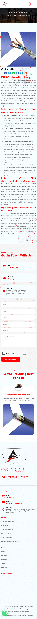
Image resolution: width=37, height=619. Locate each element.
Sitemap (4, 559)
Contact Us (4, 567)
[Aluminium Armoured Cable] (18, 419)
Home (9, 15)
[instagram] (19, 470)
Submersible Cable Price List (10, 521)
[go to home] (5, 4)
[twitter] (7, 470)
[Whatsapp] (5, 613)
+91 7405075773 (12, 267)
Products (4, 555)
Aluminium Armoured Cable (18, 394)
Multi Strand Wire (6, 533)
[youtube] (15, 470)
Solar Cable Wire (6, 537)
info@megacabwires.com (15, 279)
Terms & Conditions (10, 615)
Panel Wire (4, 525)
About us (4, 563)
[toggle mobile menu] (34, 4)
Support (30, 615)
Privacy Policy (22, 615)
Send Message (10, 359)
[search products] (30, 4)
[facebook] (3, 470)
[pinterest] (23, 470)
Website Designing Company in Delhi (18, 611)
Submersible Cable (7, 529)
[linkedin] (11, 470)
